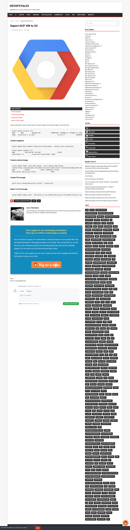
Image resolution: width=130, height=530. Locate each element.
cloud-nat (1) (88, 40)
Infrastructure (91, 344)
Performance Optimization (94, 430)
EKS (97, 298)
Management (103, 381)
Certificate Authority (93, 249)
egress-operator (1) (90, 48)
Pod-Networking (107, 433)
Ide (108, 338)
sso (73, 14)
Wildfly (109, 512)
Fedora (88, 305)
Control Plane (113, 272)
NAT (87, 397)
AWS (97, 236)
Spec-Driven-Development (94, 483)
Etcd (107, 302)
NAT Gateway (94, 397)
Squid (112, 483)
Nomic (110, 407)
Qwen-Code (89, 450)
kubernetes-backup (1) (91, 85)
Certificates (106, 249)
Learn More (31, 527)
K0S (106, 354)
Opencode (106, 414)
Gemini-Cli (105, 315)
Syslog (88, 492)
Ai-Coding (97, 223)
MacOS (111, 377)
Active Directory (91, 213)
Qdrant (106, 446)
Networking (103, 404)
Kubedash (96, 371)
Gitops (99, 321)
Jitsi (101, 354)
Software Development (93, 473)
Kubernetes (58, 14)
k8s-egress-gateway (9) (92, 67)
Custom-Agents (91, 279)
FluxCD (88, 312)
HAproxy (113, 328)
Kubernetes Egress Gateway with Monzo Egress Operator (101, 200)
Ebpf (106, 292)
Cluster (96, 259)
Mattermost (113, 381)
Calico (95, 246)
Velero (115, 502)
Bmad (110, 243)
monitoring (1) (89, 93)
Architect (89, 233)
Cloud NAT (112, 256)
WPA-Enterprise (90, 519)
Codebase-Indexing (99, 262)
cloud (67, 14)
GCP (34, 200)
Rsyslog (96, 460)
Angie (115, 226)
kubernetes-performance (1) (93, 87)
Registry (96, 453)
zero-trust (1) (89, 119)
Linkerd (98, 374)
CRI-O (101, 275)
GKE (105, 321)
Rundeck (104, 460)
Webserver (101, 512)
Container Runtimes (108, 266)
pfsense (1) (88, 97)
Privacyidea (89, 440)
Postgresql (105, 437)
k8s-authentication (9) (91, 66)
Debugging (89, 285)
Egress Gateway (97, 295)
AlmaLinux (108, 226)
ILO (113, 338)
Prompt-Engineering (108, 443)
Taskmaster (96, 492)
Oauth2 (99, 410)
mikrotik (91, 14)
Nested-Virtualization (93, 400)
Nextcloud (112, 404)
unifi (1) (87, 113)
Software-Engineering (93, 476)
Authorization (108, 233)
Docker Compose (98, 292)
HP (112, 335)
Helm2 (101, 335)
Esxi (102, 302)
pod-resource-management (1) (94, 99)
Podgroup (89, 437)
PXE (101, 446)
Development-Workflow (93, 289)
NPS (94, 410)
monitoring (81, 14)
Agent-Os (100, 216)
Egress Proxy (90, 298)
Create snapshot (16, 111)
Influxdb (110, 341)
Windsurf (96, 516)
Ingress (100, 344)
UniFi (90, 502)
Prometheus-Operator (93, 443)
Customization (102, 279)
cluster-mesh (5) (90, 42)
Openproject (90, 417)
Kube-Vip (88, 371)
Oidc (112, 410)
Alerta (101, 226)
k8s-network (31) (90, 73)
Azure (87, 239)
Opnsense (96, 423)
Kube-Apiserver (103, 364)
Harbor (88, 331)
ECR (111, 292)
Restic (104, 456)
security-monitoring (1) (91, 105)
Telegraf (112, 492)
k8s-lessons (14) (90, 71)
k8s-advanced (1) (90, 63)
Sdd (96, 463)
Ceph (116, 246)
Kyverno (113, 371)
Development (110, 285)
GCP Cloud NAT (95, 315)
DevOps (21, 14)
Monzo (116, 387)
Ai (111, 220)
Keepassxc (114, 358)
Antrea (116, 229)
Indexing (102, 341)
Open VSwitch (97, 414)
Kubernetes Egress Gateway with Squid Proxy (98, 194)
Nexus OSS (89, 407)
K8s (115, 354)
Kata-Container (96, 358)
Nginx (96, 407)
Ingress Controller (111, 344)
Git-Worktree (114, 315)
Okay (38, 528)
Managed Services (91, 381)
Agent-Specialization (112, 216)
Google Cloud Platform (22, 200)
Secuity (110, 463)
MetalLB (93, 384)
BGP (105, 243)
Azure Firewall (96, 239)
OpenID (114, 414)
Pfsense (107, 430)
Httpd (97, 338)
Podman (96, 437)
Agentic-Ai (89, 220)
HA (108, 328)
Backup (88, 243)
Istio (111, 351)
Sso (87, 486)
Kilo (95, 361)
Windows (36, 14)
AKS (95, 226)
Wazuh (94, 512)
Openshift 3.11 (109, 417)
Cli (105, 256)
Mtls (87, 390)
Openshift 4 (89, 420)
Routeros (89, 460)
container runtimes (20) (92, 44)
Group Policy (90, 328)
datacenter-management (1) (93, 46)
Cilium (109, 252)
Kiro (95, 364)
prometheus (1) (89, 101)
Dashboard (113, 279)
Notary (88, 410)
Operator (114, 420)
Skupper (105, 469)
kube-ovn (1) (88, 79)
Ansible (88, 229)
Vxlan (87, 512)
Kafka (87, 358)
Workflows (105, 516)
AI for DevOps (89, 176)
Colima (88, 266)
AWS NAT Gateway (105, 236)
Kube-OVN (104, 367)
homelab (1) (88, 58)
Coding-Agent (112, 262)
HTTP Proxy (89, 338)
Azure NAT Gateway (108, 239)
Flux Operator (105, 308)
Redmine (88, 453)
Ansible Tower (97, 229)
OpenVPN (106, 420)
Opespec (88, 423)
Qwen (112, 446)
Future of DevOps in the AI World (94, 179)
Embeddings (89, 302)
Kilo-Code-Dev (111, 361)
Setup (87, 469)
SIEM (93, 469)
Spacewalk (98, 479)
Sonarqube (89, 479)
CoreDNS (88, 275)
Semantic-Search (99, 466)
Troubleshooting (103, 499)
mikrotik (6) (88, 91)
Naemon (108, 394)
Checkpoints (90, 252)
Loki (105, 377)
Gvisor (103, 328)
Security (88, 466)
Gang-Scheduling (113, 312)
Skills (99, 469)
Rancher (103, 450)
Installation (102, 348)
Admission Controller (105, 213)
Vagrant (97, 502)
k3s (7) (87, 62)
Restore (110, 456)
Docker (88, 292)
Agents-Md (105, 220)
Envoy (97, 302)
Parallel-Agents (91, 427)
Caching (88, 246)
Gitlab (106, 318)
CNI (114, 259)
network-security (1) (91, 95)
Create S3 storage (16, 117)
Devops (105, 289)
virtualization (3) (89, 115)
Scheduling (89, 463)
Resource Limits (106, 453)
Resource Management (93, 456)
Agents (97, 220)
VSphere (115, 509)
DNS (115, 289)
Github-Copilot (97, 318)
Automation (89, 236)
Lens (87, 374)
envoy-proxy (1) (89, 50)
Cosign (95, 275)
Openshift (99, 417)
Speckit (106, 483)
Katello (106, 358)
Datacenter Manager (92, 282)
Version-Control (91, 506)
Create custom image (17, 114)
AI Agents (89, 223)
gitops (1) (88, 56)
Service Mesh (111, 466)
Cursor (108, 275)
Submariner (89, 489)
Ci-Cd (103, 252)
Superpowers (109, 489)
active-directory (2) (90, 34)
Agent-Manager (90, 216)
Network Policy (107, 400)
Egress (88, 295)
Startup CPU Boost (96, 486)
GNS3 (109, 321)
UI (86, 502)
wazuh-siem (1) (89, 117)
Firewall (88, 308)
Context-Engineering (92, 272)
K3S (111, 354)
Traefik (97, 496)
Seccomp (102, 463)
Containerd (89, 269)
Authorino (98, 233)
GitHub (88, 318)
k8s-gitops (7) (89, 69)
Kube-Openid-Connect (92, 367)
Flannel (96, 308)
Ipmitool (99, 351)
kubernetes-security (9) (92, 89)
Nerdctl (103, 397)
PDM (99, 427)
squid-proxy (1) (89, 109)
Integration (112, 348)
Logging (99, 377)
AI (15, 14)
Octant (106, 410)
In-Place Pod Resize (91, 341)
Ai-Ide (103, 223)
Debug (109, 282)
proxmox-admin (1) (90, 103)
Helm (106, 331)
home (10, 14)
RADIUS (97, 450)
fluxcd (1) (87, 54)
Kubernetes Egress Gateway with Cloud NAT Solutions (100, 192)
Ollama (88, 414)
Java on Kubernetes (92, 354)
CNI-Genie (89, 262)
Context (107, 269)
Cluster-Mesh (106, 259)
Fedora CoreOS (97, 305)
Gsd (97, 328)
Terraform (89, 496)
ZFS (108, 519)
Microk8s (101, 384)
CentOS (102, 246)
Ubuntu (113, 499)
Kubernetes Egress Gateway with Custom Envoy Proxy (100, 197)
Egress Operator (109, 295)
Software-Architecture (109, 473)
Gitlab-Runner (90, 321)
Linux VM (105, 374)
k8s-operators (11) (90, 75)
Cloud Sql (89, 259)
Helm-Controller (91, 335)
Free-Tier (103, 312)
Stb (106, 486)
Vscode (108, 509)
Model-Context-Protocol (94, 387)
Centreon (110, 246)
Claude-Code (89, 256)
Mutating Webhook (91, 394)
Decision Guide (99, 285)
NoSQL (116, 407)
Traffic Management (108, 496)
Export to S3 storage (17, 120)
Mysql (102, 394)
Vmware (88, 509)
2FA (87, 210)
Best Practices (97, 243)
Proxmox (88, 446)
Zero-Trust (101, 519)
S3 (38, 200)
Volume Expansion (98, 509)
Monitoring (107, 387)
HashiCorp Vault (98, 331)
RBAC (110, 450)
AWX (114, 236)
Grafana (105, 325)
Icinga (103, 338)
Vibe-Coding (102, 506)
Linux (28, 14)
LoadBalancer (90, 377)
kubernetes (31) (89, 81)
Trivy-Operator (90, 499)
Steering (112, 486)
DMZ (110, 289)
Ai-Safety (89, 226)
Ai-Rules (110, 223)
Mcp (87, 384)
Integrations (90, 351)
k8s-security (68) (90, 77)
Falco (113, 302)
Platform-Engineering (92, 433)
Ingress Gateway (91, 348)
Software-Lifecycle (108, 476)
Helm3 (107, 335)
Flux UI (114, 308)
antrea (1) (88, 36)
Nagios (115, 394)
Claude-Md (99, 256)
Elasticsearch (105, 298)
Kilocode (88, 364)
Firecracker (107, 305)
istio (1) (87, 60)
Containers (98, 269)
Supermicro (98, 489)
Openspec (98, 420)
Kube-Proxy (112, 367)
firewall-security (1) (90, 52)
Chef (97, 252)
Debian (103, 282)
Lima (92, 374)
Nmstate (102, 407)
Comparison (96, 266)
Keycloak (89, 361)
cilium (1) (87, 38)
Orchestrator (105, 423)
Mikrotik (109, 384)
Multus (104, 390)
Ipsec (105, 351)
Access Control (101, 210)
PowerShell (114, 437)
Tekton (104, 492)
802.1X (92, 210)
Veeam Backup (106, 502)
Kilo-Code (102, 361)
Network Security (91, 404)
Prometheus (99, 440)
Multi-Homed (95, 390)
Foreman (95, 312)
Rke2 (117, 456)
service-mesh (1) (90, 107)
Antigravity (107, 229)
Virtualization (47, 14)
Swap (116, 489)
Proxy (95, 446)
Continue (104, 272)
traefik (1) (88, 111)
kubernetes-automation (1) (93, 83)
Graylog (112, 325)
